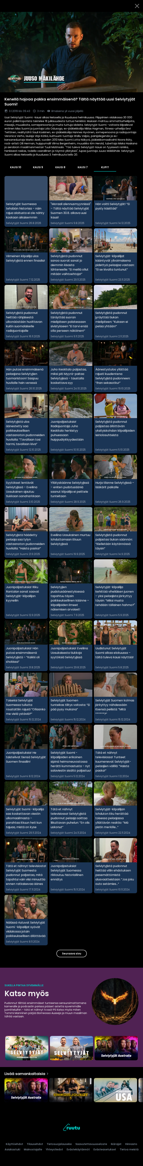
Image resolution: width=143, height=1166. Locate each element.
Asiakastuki (12, 1149)
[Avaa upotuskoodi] (136, 16)
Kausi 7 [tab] (83, 167)
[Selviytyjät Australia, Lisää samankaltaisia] (26, 1090)
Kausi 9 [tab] (38, 167)
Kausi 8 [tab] (60, 167)
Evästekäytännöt (78, 1149)
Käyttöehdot (14, 1144)
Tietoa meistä (129, 1149)
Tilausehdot (35, 1144)
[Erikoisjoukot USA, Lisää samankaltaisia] (115, 1090)
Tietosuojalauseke (59, 1144)
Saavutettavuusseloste (91, 1144)
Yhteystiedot (54, 1149)
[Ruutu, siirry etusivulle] (71, 1128)
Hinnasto (131, 1144)
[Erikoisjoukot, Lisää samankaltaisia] (70, 1090)
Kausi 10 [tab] (15, 167)
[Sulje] (137, 6)
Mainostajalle (33, 1149)
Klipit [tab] (105, 167)
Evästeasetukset (104, 1149)
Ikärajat (116, 1144)
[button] (71, 52)
